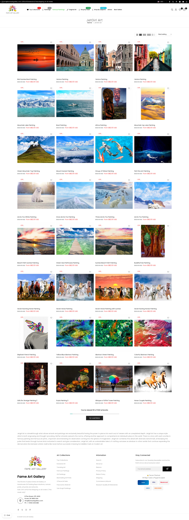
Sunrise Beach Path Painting (106, 263)
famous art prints (40, 439)
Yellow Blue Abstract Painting (67, 355)
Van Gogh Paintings (64, 488)
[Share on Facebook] (169, 2)
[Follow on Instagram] (26, 510)
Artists (110, 10)
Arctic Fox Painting (141, 217)
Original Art (72, 10)
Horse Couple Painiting (142, 400)
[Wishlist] (51, 42)
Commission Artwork (103, 481)
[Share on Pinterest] (176, 2)
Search (98, 460)
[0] (180, 10)
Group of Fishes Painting (104, 171)
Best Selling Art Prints (64, 478)
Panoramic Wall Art (63, 485)
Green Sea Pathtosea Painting (67, 263)
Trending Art (61, 467)
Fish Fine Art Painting (142, 171)
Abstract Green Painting (104, 355)
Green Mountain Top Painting (28, 171)
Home (89, 23)
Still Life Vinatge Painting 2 (27, 400)
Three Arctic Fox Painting (104, 217)
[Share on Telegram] (180, 2)
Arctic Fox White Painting (26, 217)
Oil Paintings (61, 474)
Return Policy (100, 474)
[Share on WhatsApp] (186, 2)
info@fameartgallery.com (12, 2)
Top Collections (34, 9)
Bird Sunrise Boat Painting (27, 79)
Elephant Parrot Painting (26, 355)
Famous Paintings (58, 10)
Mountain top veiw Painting (144, 125)
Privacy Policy (101, 471)
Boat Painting (61, 125)
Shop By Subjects (100, 9)
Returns (99, 467)
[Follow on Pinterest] (30, 510)
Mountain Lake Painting (26, 125)
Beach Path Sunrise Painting (28, 263)
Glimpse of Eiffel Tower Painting (107, 400)
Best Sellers (118, 10)
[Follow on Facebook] (18, 510)
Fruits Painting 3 (62, 400)
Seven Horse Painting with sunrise (108, 309)
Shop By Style (85, 9)
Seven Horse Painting (64, 309)
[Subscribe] (167, 468)
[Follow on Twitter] (22, 510)
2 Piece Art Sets (62, 481)
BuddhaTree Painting (142, 263)
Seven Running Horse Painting (28, 309)
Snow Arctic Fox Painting (65, 217)
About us (99, 464)
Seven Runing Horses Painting (145, 309)
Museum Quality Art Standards (107, 485)
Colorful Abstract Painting (144, 355)
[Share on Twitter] (173, 2)
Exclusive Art (61, 464)
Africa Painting (100, 125)
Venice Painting (62, 79)
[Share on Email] (183, 2)
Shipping (99, 478)
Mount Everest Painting (65, 171)
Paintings (47, 9)
